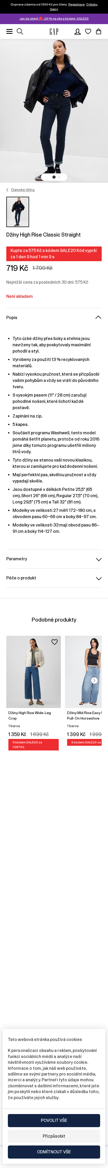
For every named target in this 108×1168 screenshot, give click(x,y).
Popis (11, 317)
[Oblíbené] (88, 31)
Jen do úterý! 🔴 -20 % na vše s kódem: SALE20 (54, 18)
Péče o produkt (21, 577)
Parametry (16, 558)
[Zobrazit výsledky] (20, 31)
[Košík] (98, 31)
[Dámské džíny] (7, 190)
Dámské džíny (23, 190)
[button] (54, 177)
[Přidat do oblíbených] (54, 642)
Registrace (76, 4)
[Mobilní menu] (9, 31)
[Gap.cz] (54, 31)
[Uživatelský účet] (77, 31)
